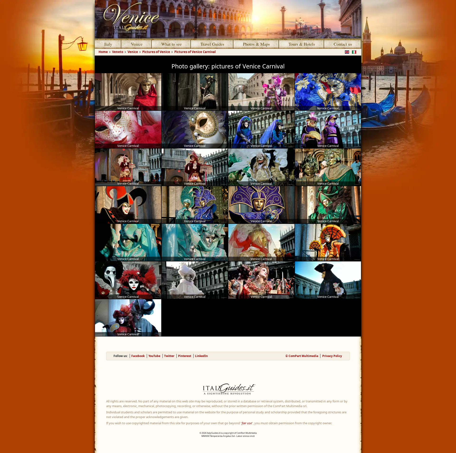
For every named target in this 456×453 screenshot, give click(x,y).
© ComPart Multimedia (301, 356)
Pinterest (184, 356)
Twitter (169, 356)
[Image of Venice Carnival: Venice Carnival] (128, 92)
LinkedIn (201, 356)
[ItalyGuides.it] (228, 389)
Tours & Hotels (302, 44)
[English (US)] (346, 51)
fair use (247, 423)
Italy (108, 44)
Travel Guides (212, 44)
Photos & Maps (256, 44)
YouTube (154, 356)
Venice (136, 44)
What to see (171, 44)
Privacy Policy (332, 356)
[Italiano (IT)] (353, 51)
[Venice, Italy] (228, 19)
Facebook (138, 356)
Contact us (343, 44)
